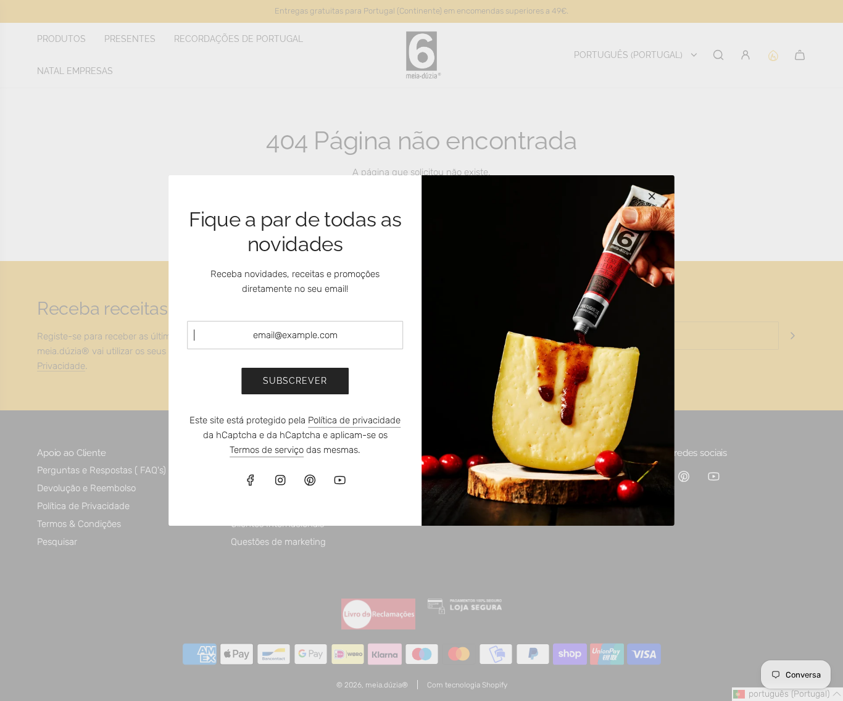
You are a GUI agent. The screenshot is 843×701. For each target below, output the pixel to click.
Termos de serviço (267, 449)
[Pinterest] (309, 480)
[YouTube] (339, 480)
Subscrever (295, 381)
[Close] (651, 196)
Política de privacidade (354, 420)
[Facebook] (250, 480)
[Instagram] (280, 480)
